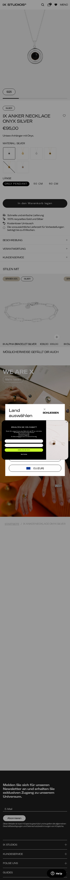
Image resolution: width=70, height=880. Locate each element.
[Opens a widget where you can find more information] (56, 873)
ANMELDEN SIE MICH (24, 450)
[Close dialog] (66, 422)
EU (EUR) (38, 468)
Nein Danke (24, 454)
